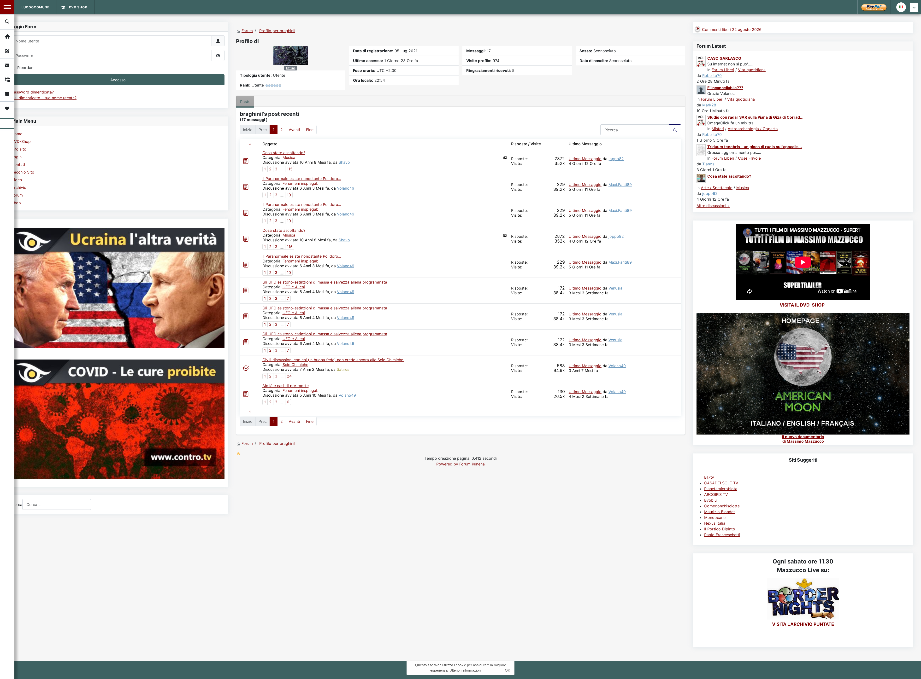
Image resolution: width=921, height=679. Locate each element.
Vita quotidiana (752, 69)
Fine (309, 129)
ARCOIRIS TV (716, 494)
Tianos (708, 164)
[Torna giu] (914, 7)
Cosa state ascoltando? (283, 152)
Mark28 (709, 105)
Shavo (344, 162)
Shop (16, 202)
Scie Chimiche (295, 364)
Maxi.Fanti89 (620, 184)
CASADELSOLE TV (721, 483)
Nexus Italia (714, 523)
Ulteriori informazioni (465, 670)
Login (17, 156)
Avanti (294, 129)
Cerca (17, 504)
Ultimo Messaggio (585, 158)
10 (289, 194)
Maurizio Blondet (719, 511)
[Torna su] (912, 670)
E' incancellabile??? (725, 87)
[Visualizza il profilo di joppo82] (701, 177)
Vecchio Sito (23, 172)
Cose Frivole (749, 158)
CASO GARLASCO (724, 58)
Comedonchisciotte (722, 506)
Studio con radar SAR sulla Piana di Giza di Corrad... (755, 117)
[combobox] (56, 504)
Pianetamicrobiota (720, 488)
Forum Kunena (472, 464)
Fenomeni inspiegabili (302, 183)
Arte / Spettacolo (716, 187)
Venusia (615, 288)
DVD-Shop (21, 141)
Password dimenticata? (33, 92)
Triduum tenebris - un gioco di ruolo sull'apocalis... (754, 146)
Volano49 (345, 188)
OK (507, 670)
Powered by (447, 464)
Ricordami (26, 67)
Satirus (343, 369)
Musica (289, 157)
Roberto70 (712, 75)
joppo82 (616, 158)
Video (17, 179)
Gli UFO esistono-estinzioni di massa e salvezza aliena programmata (324, 282)
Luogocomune (35, 7)
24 (289, 376)
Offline (290, 68)
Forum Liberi (723, 69)
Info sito (19, 149)
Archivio (19, 187)
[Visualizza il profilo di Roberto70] (701, 61)
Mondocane (715, 517)
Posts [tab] (245, 101)
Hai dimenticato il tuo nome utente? (44, 97)
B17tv (709, 477)
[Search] (7, 22)
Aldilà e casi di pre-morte (285, 385)
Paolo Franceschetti (722, 534)
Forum (17, 195)
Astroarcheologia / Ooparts (753, 128)
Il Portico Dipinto (719, 529)
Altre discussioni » (713, 205)
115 (290, 169)
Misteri (718, 128)
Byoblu (710, 500)
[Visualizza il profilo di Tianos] (701, 149)
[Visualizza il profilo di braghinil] (290, 54)
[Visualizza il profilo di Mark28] (701, 89)
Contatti (19, 164)
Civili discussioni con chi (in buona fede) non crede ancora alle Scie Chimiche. (333, 359)
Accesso (118, 79)
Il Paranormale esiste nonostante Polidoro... (301, 178)
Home (17, 133)
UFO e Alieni (294, 286)
